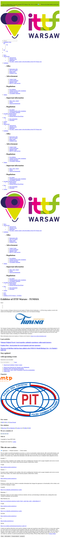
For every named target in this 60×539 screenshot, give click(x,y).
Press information (13, 119)
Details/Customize (14, 450)
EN (4, 43)
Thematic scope (13, 59)
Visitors (5, 94)
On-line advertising (13, 80)
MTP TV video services (14, 83)
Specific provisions (13, 92)
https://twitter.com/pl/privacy (7, 521)
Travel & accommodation (29, 370)
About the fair (12, 57)
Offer (10, 368)
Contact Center (12, 79)
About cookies (23, 450)
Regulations (21, 368)
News (5, 55)
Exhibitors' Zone (7, 42)
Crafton (14, 441)
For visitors (12, 109)
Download (11, 120)
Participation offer (13, 69)
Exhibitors (6, 63)
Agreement (4, 450)
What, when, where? (14, 101)
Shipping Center (13, 82)
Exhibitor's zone (13, 73)
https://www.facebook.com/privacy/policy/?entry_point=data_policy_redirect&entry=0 (20, 501)
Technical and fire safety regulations (17, 90)
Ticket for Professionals (14, 103)
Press (5, 117)
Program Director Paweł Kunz (16, 116)
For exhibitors (12, 89)
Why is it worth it (13, 70)
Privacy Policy (52, 533)
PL (7, 44)
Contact (5, 121)
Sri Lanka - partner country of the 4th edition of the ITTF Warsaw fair (25, 61)
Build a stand (12, 71)
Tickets (11, 102)
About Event (6, 56)
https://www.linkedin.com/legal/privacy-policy (11, 489)
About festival (12, 115)
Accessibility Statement (14, 93)
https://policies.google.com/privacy (9, 467)
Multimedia (12, 60)
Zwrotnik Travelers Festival (10, 113)
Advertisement (14, 368)
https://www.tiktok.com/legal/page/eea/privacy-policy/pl (13, 526)
